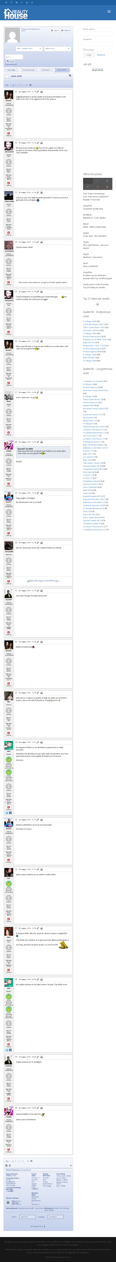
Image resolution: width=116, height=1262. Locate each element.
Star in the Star (89, 514)
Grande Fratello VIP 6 (92, 520)
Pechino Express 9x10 (92, 348)
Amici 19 (86, 493)
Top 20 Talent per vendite (94, 287)
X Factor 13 (88, 475)
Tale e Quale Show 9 (91, 517)
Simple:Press (37, 1226)
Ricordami (89, 50)
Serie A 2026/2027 (90, 266)
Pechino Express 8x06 (92, 351)
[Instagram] (31, 2)
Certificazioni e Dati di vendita (96, 284)
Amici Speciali (89, 472)
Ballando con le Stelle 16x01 (95, 339)
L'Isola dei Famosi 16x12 (93, 324)
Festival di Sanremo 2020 (93, 505)
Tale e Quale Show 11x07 (93, 327)
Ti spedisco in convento (93, 381)
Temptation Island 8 (91, 481)
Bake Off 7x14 (89, 342)
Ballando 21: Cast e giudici (94, 218)
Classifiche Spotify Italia (93, 208)
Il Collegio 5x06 (89, 360)
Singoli (86, 233)
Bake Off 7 (87, 454)
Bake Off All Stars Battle (93, 445)
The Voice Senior (90, 435)
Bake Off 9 (87, 490)
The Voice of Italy (28, 70)
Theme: (14, 1217)
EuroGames (88, 417)
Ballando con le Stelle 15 (93, 502)
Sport (85, 263)
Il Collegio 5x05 (89, 354)
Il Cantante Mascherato (93, 508)
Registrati (101, 55)
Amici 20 (86, 511)
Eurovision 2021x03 (91, 330)
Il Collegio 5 (88, 396)
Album (86, 224)
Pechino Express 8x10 (92, 336)
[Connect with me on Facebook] (10, 812)
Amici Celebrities (90, 487)
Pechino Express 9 (90, 402)
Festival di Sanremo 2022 (93, 426)
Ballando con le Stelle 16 (93, 448)
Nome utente (88, 29)
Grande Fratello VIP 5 (92, 496)
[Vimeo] (16, 2)
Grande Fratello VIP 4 (92, 466)
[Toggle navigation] (109, 11)
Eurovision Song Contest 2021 (95, 390)
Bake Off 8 (87, 460)
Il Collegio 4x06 (89, 321)
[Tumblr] (21, 2)
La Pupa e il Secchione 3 (93, 439)
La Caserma (88, 457)
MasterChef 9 (89, 405)
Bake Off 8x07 (89, 357)
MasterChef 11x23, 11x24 (94, 345)
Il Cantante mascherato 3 (93, 529)
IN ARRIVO (87, 215)
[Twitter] (6, 2)
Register (67, 30)
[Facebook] (11, 2)
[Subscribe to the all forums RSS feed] (6, 1165)
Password (87, 39)
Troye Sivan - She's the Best (94, 236)
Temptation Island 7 (91, 442)
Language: (41, 1217)
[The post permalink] (38, 91)
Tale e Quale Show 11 (92, 399)
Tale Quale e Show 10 (92, 463)
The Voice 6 (46, 70)
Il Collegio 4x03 (89, 333)
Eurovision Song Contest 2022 (95, 408)
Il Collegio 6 (88, 423)
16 (26, 85)
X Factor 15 (88, 478)
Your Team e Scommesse (94, 193)
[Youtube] (26, 2)
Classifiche (87, 205)
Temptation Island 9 (91, 523)
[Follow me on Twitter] (7, 812)
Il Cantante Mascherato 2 (93, 432)
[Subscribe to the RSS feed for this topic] (70, 75)
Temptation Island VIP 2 (93, 469)
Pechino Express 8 (90, 387)
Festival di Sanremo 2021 (93, 499)
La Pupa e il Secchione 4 (93, 429)
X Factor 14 (88, 451)
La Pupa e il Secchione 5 (93, 526)
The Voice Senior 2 (91, 484)
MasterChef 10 (89, 420)
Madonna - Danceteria (92, 257)
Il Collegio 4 (88, 384)
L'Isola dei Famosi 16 (92, 414)
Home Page (11, 70)
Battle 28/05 (61, 70)
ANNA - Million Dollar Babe (94, 227)
